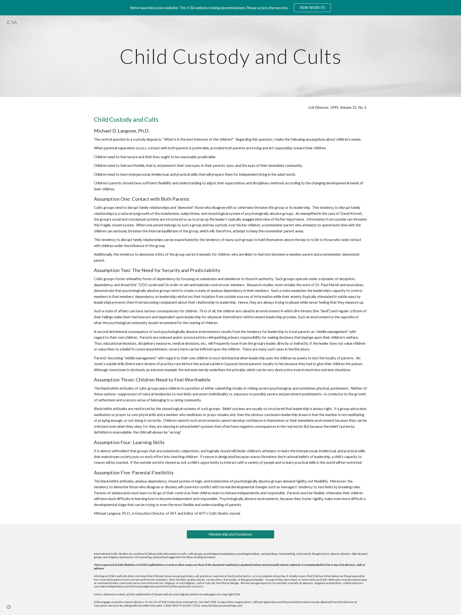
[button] (8, 606)
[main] (230, 56)
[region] (230, 7)
